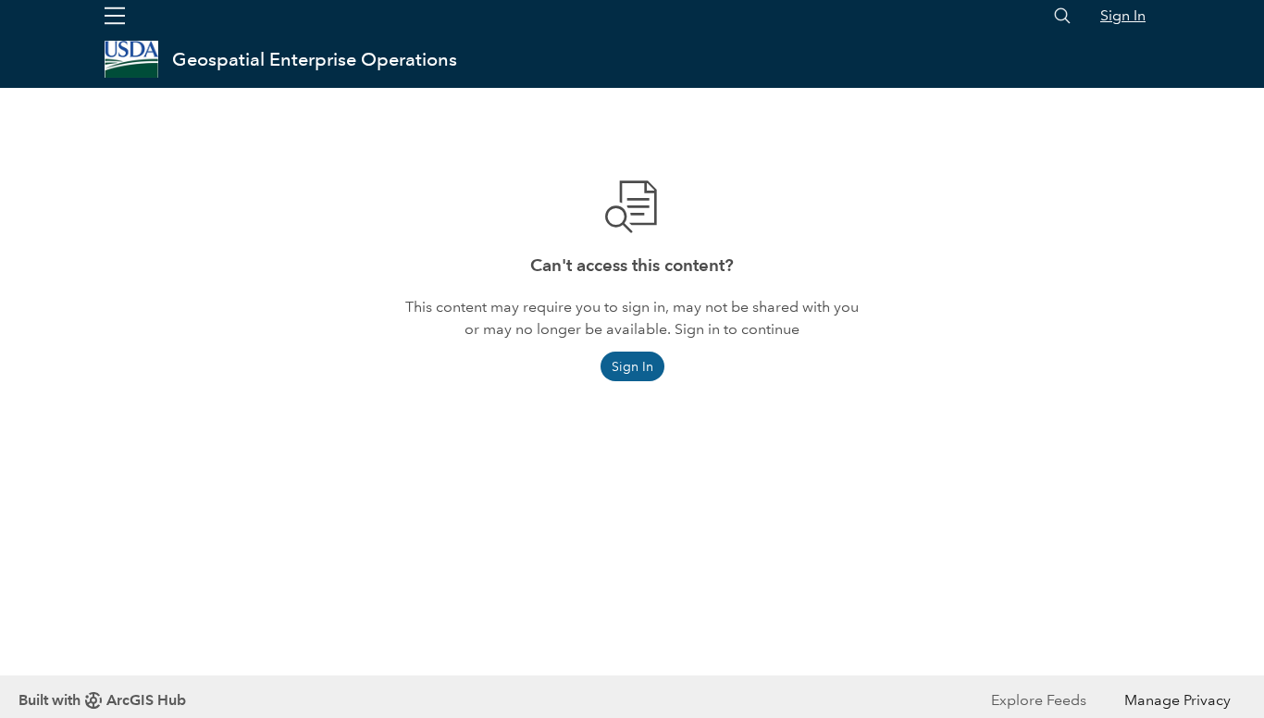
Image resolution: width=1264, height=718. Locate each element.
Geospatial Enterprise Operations (314, 59)
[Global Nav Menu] (114, 15)
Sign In (1123, 15)
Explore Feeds (1038, 700)
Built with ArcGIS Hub (102, 700)
